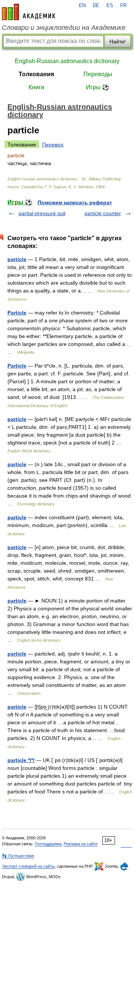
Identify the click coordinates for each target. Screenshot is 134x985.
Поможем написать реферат (75, 202)
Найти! (117, 41)
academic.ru (28, 12)
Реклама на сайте (81, 844)
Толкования (36, 74)
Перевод (52, 145)
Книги (36, 87)
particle (16, 259)
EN (82, 5)
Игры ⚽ (97, 87)
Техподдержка (48, 844)
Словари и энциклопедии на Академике (63, 27)
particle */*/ (21, 760)
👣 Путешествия (18, 856)
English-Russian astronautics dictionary (67, 61)
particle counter (102, 213)
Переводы (97, 74)
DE (96, 5)
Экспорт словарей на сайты (28, 866)
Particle (16, 313)
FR (123, 5)
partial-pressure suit (42, 213)
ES (109, 5)
